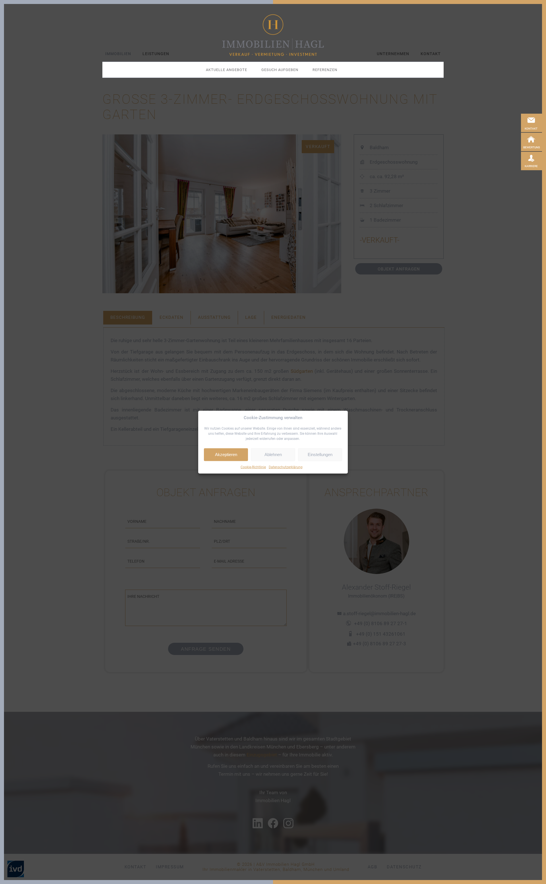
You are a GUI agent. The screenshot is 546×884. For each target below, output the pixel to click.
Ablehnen (273, 454)
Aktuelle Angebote (226, 70)
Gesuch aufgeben (279, 70)
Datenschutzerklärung (286, 467)
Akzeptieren (226, 454)
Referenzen (325, 70)
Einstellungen (320, 454)
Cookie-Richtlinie (253, 467)
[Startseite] (273, 35)
